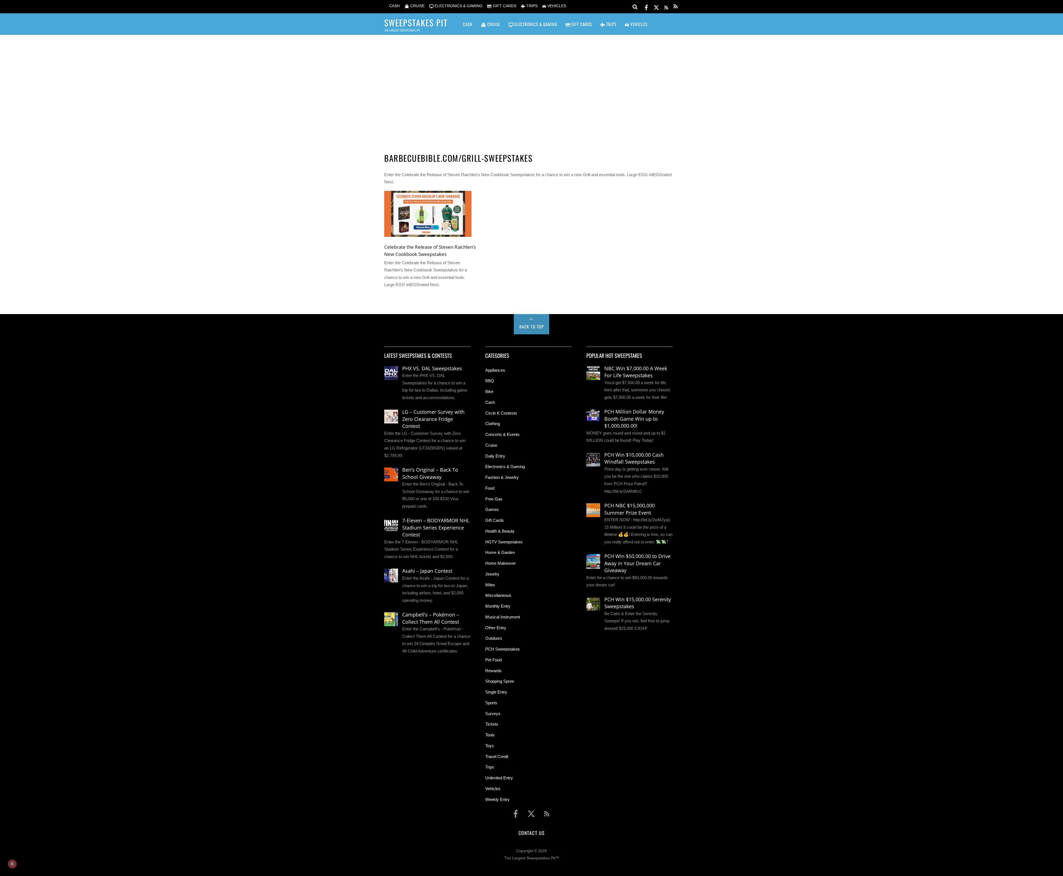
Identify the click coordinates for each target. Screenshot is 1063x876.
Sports (491, 702)
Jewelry (492, 574)
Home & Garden (500, 552)
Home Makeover (500, 563)
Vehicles (492, 788)
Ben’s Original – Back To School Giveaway (430, 473)
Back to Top (531, 326)
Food (489, 488)
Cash (490, 402)
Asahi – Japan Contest (427, 570)
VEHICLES (556, 6)
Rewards (493, 670)
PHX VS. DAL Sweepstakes (432, 368)
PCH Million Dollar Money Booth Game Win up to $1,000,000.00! (634, 418)
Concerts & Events (502, 434)
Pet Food (493, 659)
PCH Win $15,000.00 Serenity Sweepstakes (637, 603)
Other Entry (495, 627)
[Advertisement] (531, 86)
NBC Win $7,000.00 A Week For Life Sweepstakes (635, 372)
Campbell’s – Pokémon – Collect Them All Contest (430, 618)
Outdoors (493, 638)
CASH (394, 6)
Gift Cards (494, 520)
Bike (489, 391)
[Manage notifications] (12, 863)
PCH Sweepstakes (502, 649)
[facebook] (646, 6)
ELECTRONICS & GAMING (458, 6)
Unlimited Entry (499, 777)
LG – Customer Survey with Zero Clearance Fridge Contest (433, 419)
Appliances (495, 370)
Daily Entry (495, 456)
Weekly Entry (497, 799)
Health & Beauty (500, 531)
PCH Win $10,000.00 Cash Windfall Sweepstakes (634, 458)
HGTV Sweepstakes (504, 542)
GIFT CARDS (504, 6)
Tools (490, 735)
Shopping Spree (499, 681)
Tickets (491, 724)
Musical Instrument (502, 617)
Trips (489, 767)
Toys (489, 745)
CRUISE (417, 6)
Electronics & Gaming (505, 466)
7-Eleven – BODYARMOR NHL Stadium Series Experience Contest (435, 527)
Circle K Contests (501, 413)
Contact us (531, 832)
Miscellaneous (498, 595)
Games (492, 509)
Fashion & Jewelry (502, 477)
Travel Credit (496, 756)
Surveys (492, 713)
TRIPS (531, 6)
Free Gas (493, 499)
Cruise (491, 445)
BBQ (489, 380)
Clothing (492, 423)
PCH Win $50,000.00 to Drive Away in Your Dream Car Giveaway (637, 563)
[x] (656, 6)
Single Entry (496, 692)
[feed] (666, 6)
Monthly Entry (497, 606)
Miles (490, 584)
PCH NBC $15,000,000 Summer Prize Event (629, 509)
